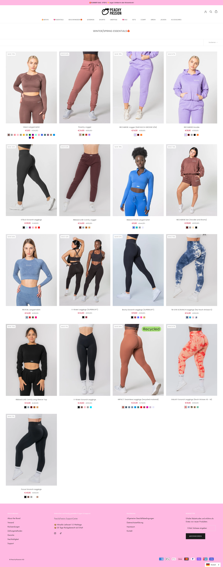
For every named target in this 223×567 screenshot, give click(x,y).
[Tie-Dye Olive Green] (192, 407)
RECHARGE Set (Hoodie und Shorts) (192, 219)
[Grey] (12, 135)
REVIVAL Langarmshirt (31, 309)
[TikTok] (61, 533)
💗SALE (124, 20)
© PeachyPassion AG (16, 560)
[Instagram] (55, 533)
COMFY (143, 20)
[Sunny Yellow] (24, 135)
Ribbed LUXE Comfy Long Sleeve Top (31, 399)
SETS (134, 20)
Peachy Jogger (84, 127)
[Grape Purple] (48, 135)
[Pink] (18, 135)
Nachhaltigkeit (13, 539)
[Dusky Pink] (39, 135)
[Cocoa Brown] (80, 227)
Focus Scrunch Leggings (31, 489)
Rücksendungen (14, 526)
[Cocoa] (138, 135)
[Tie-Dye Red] (186, 407)
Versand (11, 522)
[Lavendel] (89, 135)
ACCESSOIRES (176, 20)
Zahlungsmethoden (15, 531)
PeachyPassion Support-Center (66, 518)
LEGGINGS (90, 20)
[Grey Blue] (27, 317)
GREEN (153, 20)
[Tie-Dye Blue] (187, 317)
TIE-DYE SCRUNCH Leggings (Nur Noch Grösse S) (191, 309)
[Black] (195, 135)
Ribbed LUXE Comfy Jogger (84, 220)
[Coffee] (86, 227)
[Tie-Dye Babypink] (193, 317)
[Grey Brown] (34, 497)
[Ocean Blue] (137, 227)
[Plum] (30, 227)
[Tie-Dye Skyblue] (190, 317)
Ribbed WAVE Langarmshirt (138, 220)
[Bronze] (123, 407)
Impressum (131, 526)
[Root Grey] (129, 407)
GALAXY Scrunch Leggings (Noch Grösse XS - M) (191, 399)
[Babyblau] (27, 227)
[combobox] (213, 564)
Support (11, 543)
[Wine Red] (144, 407)
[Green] (30, 135)
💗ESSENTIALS (58, 20)
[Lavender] (143, 227)
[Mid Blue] (138, 317)
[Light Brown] (37, 497)
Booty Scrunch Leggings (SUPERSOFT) (138, 309)
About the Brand (14, 518)
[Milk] (193, 227)
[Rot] (86, 135)
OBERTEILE (113, 20)
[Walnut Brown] (51, 135)
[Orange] (141, 135)
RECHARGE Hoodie (191, 127)
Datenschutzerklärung (135, 522)
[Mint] (36, 135)
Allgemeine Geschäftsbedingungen (140, 518)
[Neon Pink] (141, 317)
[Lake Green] (45, 135)
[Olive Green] (21, 135)
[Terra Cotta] (80, 135)
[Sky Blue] (54, 135)
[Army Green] (33, 317)
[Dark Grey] (31, 497)
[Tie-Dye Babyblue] (189, 407)
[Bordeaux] (86, 317)
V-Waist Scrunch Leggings (85, 399)
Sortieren (212, 42)
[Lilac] (135, 135)
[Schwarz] (24, 227)
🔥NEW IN (45, 20)
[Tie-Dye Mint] (198, 407)
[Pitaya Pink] (147, 407)
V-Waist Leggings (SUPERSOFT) (84, 309)
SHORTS (102, 20)
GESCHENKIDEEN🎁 (75, 20)
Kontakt (129, 531)
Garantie (11, 535)
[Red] (33, 138)
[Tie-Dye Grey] (196, 317)
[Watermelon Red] (15, 135)
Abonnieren (195, 536)
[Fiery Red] (30, 317)
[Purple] (33, 135)
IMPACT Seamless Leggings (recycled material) (138, 399)
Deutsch (213, 565)
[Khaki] (83, 135)
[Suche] (211, 11)
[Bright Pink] (36, 317)
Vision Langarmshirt (31, 127)
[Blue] (27, 135)
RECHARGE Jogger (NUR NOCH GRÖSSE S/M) (138, 127)
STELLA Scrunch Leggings (31, 219)
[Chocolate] (9, 135)
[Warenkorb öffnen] (216, 11)
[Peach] (36, 227)
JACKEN (163, 20)
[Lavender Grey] (150, 407)
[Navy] (126, 407)
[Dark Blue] (30, 138)
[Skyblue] (91, 407)
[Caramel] (89, 227)
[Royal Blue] (42, 135)
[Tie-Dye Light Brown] (195, 407)
